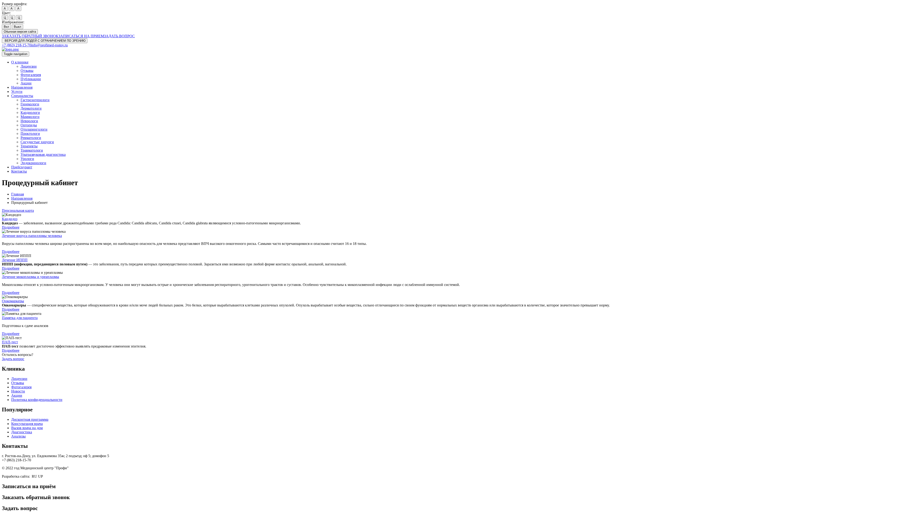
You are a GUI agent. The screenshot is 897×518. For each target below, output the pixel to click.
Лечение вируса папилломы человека (32, 236)
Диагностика (21, 432)
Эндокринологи (33, 163)
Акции (26, 83)
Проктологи (30, 134)
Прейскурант (21, 167)
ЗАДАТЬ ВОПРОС (119, 36)
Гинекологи (30, 104)
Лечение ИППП (15, 260)
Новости (18, 391)
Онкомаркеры (13, 301)
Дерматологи (31, 108)
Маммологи (30, 117)
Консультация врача (27, 424)
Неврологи (29, 121)
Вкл (6, 26)
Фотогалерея (31, 75)
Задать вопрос (13, 359)
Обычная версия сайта (20, 31)
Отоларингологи (34, 129)
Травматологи (32, 150)
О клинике (19, 62)
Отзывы (27, 71)
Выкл (17, 26)
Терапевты (29, 146)
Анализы (18, 436)
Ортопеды (29, 125)
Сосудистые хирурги (37, 142)
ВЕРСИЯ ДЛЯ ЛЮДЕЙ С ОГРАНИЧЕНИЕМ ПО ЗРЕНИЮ (44, 40)
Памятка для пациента (20, 318)
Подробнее (10, 227)
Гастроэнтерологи (35, 100)
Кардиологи (30, 113)
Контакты (19, 171)
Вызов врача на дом (27, 428)
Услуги (16, 92)
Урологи (27, 159)
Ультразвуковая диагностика (43, 154)
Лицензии (29, 66)
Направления (21, 87)
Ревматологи (31, 138)
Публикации (31, 79)
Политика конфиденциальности (36, 400)
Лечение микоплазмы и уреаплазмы (30, 277)
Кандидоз (9, 219)
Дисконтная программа (29, 419)
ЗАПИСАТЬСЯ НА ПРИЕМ (81, 36)
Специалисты (22, 96)
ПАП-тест (10, 342)
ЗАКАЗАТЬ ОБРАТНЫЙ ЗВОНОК (30, 36)
